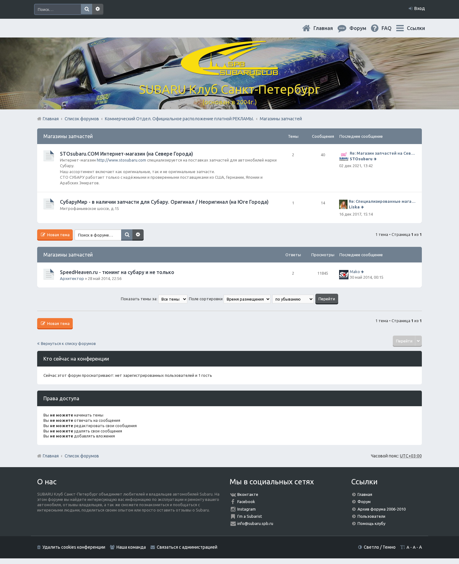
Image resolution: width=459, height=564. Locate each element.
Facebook (246, 501)
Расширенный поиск (97, 9)
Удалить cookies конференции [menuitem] (73, 547)
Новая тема (58, 234)
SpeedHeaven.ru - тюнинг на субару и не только (117, 272)
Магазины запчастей (68, 136)
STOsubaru (361, 159)
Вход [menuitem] (419, 8)
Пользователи (371, 516)
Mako (355, 271)
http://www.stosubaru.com (121, 160)
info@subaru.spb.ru (255, 523)
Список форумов (82, 455)
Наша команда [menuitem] (131, 547)
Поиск (86, 9)
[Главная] (229, 72)
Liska (354, 207)
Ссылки (416, 28)
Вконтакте (247, 494)
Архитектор (72, 278)
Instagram (246, 509)
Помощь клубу (371, 523)
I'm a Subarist (249, 516)
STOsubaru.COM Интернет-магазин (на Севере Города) (126, 154)
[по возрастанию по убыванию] (293, 299)
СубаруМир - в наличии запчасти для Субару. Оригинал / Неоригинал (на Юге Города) (164, 202)
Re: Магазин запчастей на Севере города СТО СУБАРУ (383, 153)
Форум (364, 501)
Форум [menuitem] (362, 28)
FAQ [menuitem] (392, 28)
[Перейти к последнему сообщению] (376, 159)
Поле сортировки (206, 299)
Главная (328, 28)
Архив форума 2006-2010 (382, 509)
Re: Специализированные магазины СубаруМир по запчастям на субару (382, 201)
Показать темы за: (139, 299)
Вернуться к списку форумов (68, 343)
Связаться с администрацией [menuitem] (187, 547)
